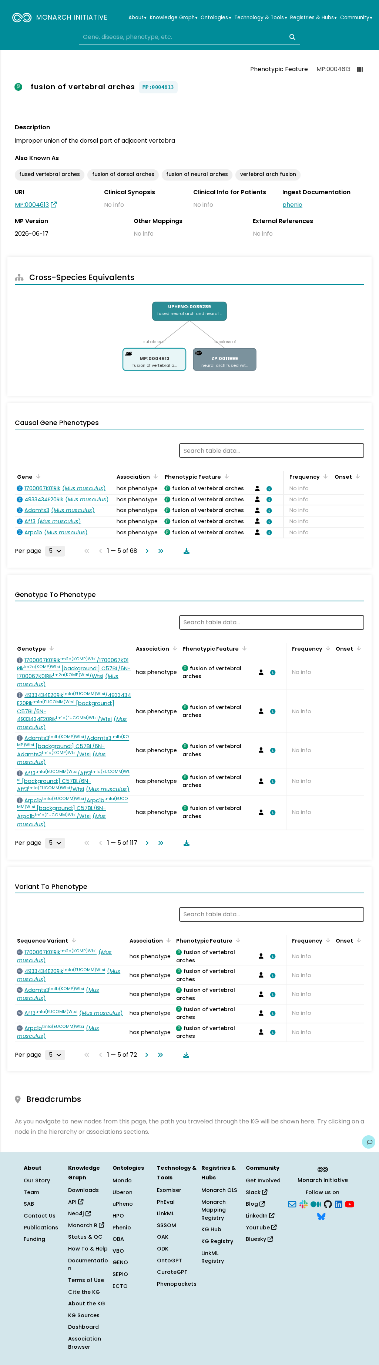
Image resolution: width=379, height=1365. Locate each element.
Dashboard (83, 1327)
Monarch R (83, 1225)
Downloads (83, 1190)
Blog (252, 1204)
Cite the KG (84, 1292)
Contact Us (40, 1215)
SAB (29, 1204)
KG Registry (217, 1241)
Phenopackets (177, 1284)
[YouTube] (349, 1203)
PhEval (166, 1202)
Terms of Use (86, 1280)
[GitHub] (328, 1203)
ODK (162, 1248)
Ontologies (216, 18)
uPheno (123, 1204)
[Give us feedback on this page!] (368, 1142)
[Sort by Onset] (356, 476)
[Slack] (303, 1203)
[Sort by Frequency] (324, 476)
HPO (118, 1215)
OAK (162, 1237)
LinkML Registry (212, 1257)
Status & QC (85, 1237)
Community (356, 18)
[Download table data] (185, 551)
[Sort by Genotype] (50, 648)
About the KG (86, 1303)
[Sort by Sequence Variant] (72, 940)
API (73, 1202)
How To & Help (88, 1248)
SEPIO (120, 1274)
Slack (254, 1192)
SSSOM (166, 1225)
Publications (41, 1227)
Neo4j (76, 1213)
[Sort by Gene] (37, 476)
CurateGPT (172, 1272)
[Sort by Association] (154, 476)
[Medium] (316, 1203)
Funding (34, 1239)
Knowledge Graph (174, 18)
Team (31, 1192)
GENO (120, 1262)
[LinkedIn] (338, 1203)
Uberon (123, 1192)
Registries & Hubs (313, 18)
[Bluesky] (321, 1216)
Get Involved (263, 1180)
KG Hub (211, 1229)
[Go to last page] (159, 551)
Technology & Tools (260, 18)
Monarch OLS (219, 1190)
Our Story (37, 1180)
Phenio (122, 1227)
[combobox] (189, 37)
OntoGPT (169, 1260)
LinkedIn (257, 1215)
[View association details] (267, 488)
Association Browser (84, 1343)
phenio (292, 204)
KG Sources (84, 1315)
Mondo (122, 1180)
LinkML (165, 1213)
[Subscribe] (292, 1203)
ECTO (120, 1286)
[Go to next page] (145, 551)
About (137, 18)
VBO (118, 1251)
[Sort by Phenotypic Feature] (225, 476)
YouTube (258, 1227)
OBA (118, 1239)
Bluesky (257, 1239)
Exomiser (169, 1190)
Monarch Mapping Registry (213, 1210)
